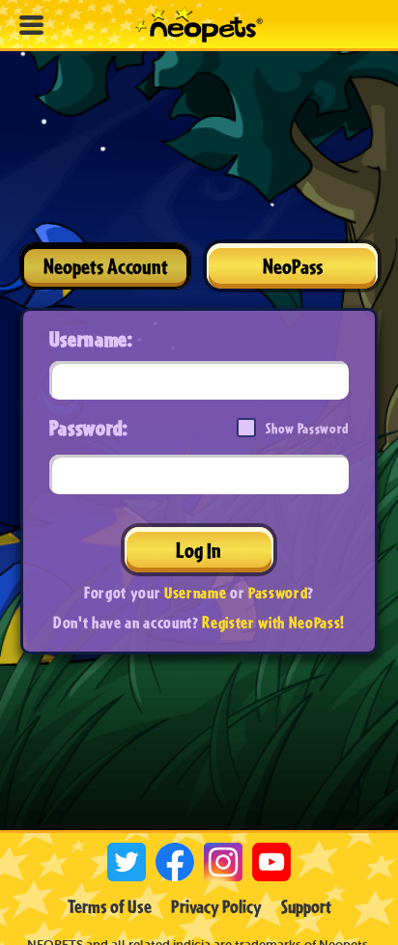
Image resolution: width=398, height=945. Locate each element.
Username (195, 592)
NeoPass (293, 266)
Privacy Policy (216, 906)
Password (277, 592)
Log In (198, 550)
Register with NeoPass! (273, 622)
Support (306, 906)
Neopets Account (105, 266)
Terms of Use (110, 906)
